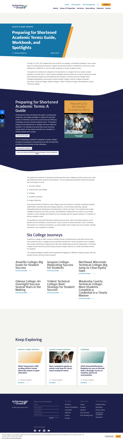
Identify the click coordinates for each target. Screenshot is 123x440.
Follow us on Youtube (49, 431)
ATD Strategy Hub (89, 4)
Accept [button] (118, 436)
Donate (106, 4)
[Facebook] (2, 112)
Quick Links (84, 401)
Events (108, 8)
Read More (21, 382)
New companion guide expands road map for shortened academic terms (61, 368)
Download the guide (22, 135)
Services (80, 8)
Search (98, 5)
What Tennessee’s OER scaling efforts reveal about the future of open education (28, 369)
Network (68, 412)
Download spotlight (21, 270)
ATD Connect (75, 4)
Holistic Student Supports (28, 349)
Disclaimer (99, 407)
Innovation (68, 410)
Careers (83, 410)
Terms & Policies (101, 401)
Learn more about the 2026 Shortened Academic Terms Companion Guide (37, 153)
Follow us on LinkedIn (44, 431)
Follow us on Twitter (39, 431)
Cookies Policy (100, 404)
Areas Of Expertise (67, 8)
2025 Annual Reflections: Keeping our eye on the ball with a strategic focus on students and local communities (92, 370)
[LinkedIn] (2, 121)
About (55, 8)
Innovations (90, 8)
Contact (83, 407)
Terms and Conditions (99, 413)
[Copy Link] (2, 125)
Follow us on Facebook (35, 431)
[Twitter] (2, 116)
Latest (67, 4)
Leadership (85, 349)
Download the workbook (24, 148)
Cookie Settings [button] (109, 436)
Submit (51, 418)
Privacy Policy (100, 410)
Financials (99, 417)
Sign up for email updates (42, 401)
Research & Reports (26, 380)
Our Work (68, 401)
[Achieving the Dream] (20, 6)
